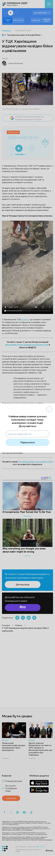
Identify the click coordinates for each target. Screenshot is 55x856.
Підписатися (27, 442)
